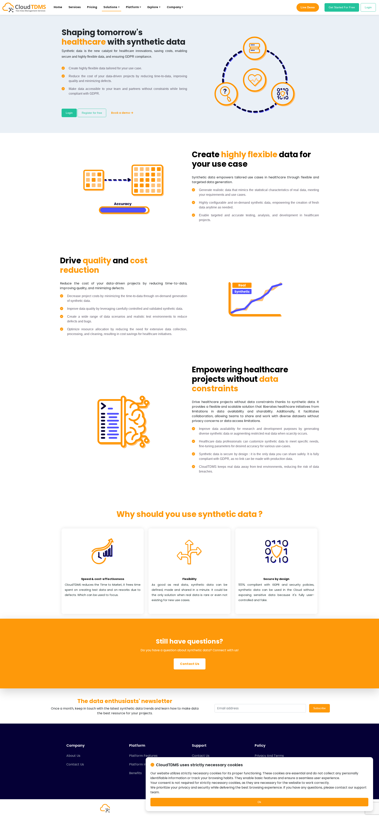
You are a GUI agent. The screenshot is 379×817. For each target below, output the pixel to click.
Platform (132, 7)
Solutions (110, 7)
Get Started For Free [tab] (342, 7)
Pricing (92, 7)
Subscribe (319, 708)
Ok (259, 802)
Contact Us (189, 664)
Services (74, 7)
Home (58, 7)
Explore (152, 7)
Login (69, 112)
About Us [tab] (73, 755)
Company (174, 7)
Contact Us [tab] (75, 764)
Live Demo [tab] (308, 7)
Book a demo (121, 113)
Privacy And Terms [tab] (269, 755)
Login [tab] (368, 7)
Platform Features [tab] (143, 755)
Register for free (92, 112)
